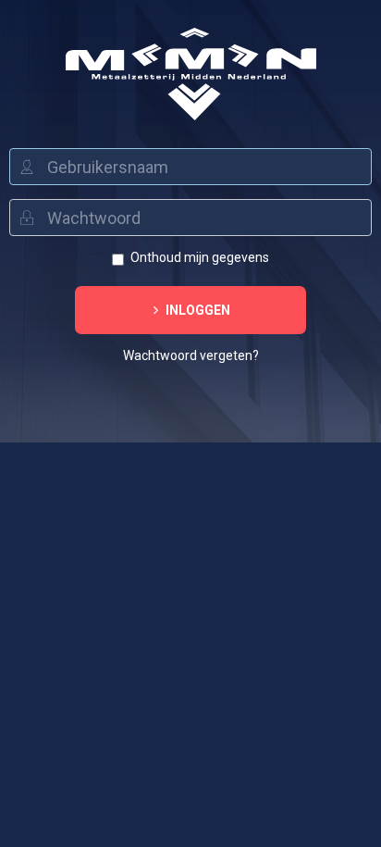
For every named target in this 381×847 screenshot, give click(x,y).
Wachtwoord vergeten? (191, 355)
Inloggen (196, 310)
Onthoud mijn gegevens (199, 257)
